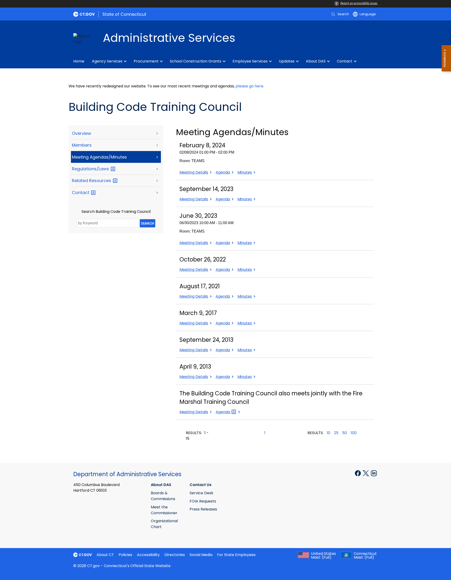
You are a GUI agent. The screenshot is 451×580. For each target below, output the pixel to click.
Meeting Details (193, 172)
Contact (344, 61)
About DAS (316, 61)
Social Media (201, 554)
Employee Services (250, 61)
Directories (174, 554)
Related (92, 180)
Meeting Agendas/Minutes (99, 157)
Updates (287, 61)
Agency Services (107, 61)
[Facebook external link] (358, 472)
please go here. (250, 86)
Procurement (146, 61)
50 (344, 433)
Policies (125, 554)
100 (354, 433)
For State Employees (236, 554)
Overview (81, 133)
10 (328, 433)
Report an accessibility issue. (359, 3)
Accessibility (148, 554)
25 (336, 433)
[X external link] (366, 472)
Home (78, 61)
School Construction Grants (195, 61)
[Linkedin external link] (374, 472)
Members (82, 145)
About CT (105, 554)
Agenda (224, 172)
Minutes (245, 172)
